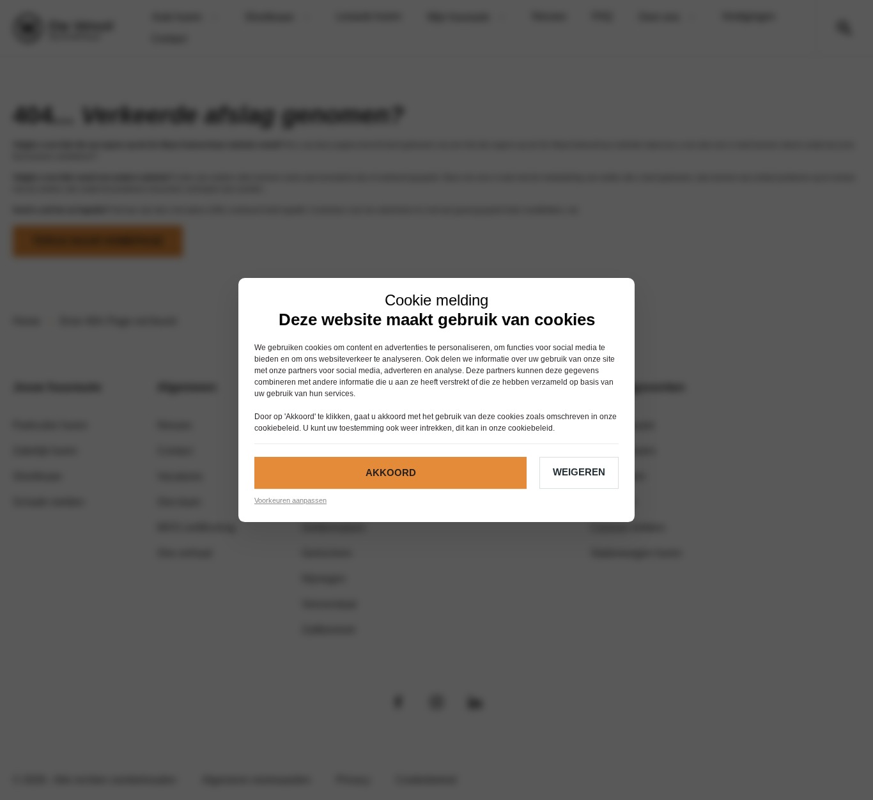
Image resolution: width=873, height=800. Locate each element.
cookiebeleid (276, 428)
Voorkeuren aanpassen (290, 500)
